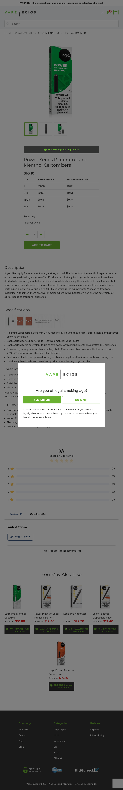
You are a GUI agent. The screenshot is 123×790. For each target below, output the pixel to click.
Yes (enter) (42, 399)
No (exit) (81, 399)
